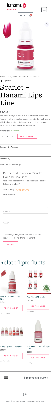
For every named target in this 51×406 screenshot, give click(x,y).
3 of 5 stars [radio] (23, 190)
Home (2, 76)
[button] (44, 10)
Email (6, 223)
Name (6, 212)
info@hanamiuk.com (36, 377)
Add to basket (27, 136)
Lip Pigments (12, 76)
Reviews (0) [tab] (5, 158)
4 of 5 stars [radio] (25, 190)
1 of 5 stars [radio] (17, 190)
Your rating (9, 189)
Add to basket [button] (11, 308)
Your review (9, 194)
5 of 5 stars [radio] (28, 190)
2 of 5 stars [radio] (20, 190)
